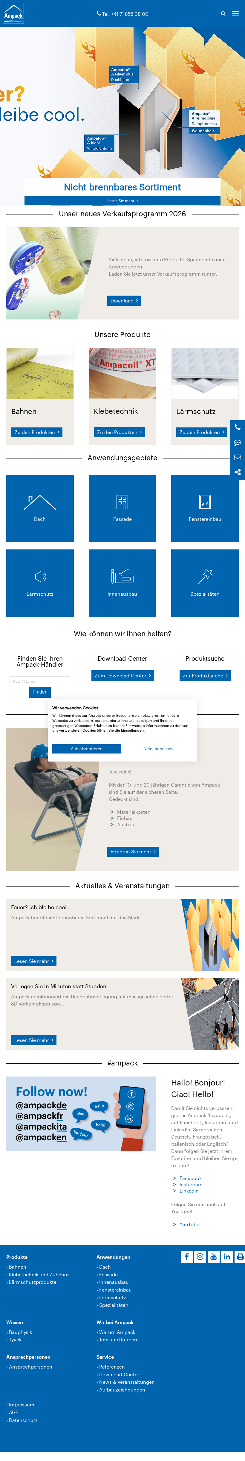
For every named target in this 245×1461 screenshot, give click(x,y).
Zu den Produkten (35, 432)
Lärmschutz (112, 1297)
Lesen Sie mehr (32, 961)
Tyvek (15, 1339)
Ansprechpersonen (28, 1357)
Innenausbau (114, 1282)
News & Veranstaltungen (127, 1382)
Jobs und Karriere (119, 1339)
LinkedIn (189, 1190)
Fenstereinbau (115, 1289)
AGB (14, 1412)
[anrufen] (99, 14)
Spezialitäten (113, 1305)
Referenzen (112, 1366)
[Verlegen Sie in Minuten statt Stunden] (210, 1013)
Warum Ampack (117, 1332)
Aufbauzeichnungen (122, 1389)
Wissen (14, 1322)
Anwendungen (113, 1257)
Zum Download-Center (121, 675)
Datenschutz (23, 1420)
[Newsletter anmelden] (237, 457)
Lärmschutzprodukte (32, 1282)
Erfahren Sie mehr (131, 851)
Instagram (191, 1184)
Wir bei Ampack (115, 1322)
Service (105, 1357)
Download (123, 300)
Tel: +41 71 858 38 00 (125, 14)
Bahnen (17, 1267)
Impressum (21, 1404)
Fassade (108, 1274)
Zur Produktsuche (203, 675)
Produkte (16, 1257)
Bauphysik (20, 1332)
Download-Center (119, 1374)
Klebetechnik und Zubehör (39, 1274)
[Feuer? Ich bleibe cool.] (210, 934)
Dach (105, 1267)
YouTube (189, 1224)
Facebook (191, 1178)
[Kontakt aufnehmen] (237, 442)
